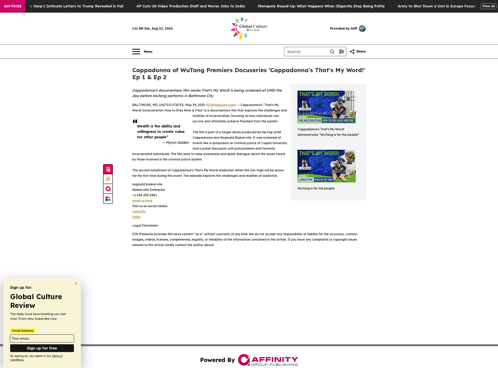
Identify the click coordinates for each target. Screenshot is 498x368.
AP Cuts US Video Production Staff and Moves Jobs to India (191, 6)
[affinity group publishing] (107, 189)
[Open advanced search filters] (341, 51)
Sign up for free (42, 348)
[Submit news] (107, 169)
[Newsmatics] (107, 198)
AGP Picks (12, 6)
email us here (142, 200)
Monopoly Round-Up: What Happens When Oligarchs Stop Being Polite (321, 6)
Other (136, 217)
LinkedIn (139, 211)
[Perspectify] (107, 179)
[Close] (76, 283)
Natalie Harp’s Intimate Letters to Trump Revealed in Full (71, 6)
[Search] (332, 51)
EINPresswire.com (220, 105)
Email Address (22, 331)
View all (488, 6)
